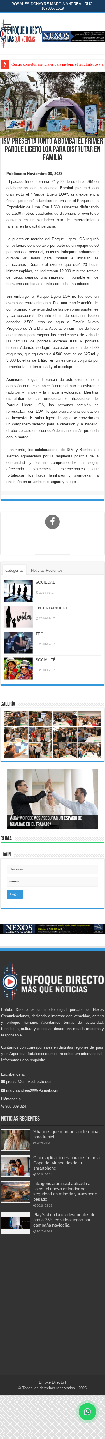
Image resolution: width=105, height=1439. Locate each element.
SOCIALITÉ (46, 660)
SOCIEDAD (45, 582)
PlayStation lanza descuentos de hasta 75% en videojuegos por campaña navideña (64, 1219)
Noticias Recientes (47, 570)
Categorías (14, 570)
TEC (39, 634)
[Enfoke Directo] (21, 32)
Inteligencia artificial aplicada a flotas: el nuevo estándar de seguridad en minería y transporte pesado (65, 1191)
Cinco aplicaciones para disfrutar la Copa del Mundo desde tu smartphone (66, 1163)
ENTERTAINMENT (52, 608)
